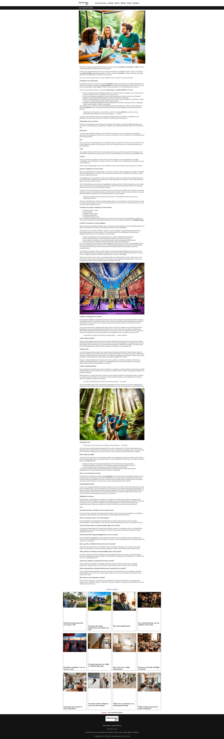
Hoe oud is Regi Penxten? (122, 626)
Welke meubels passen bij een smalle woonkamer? (148, 707)
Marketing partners (112, 729)
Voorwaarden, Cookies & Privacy (112, 725)
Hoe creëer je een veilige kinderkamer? (121, 668)
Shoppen (136, 3)
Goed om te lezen (101, 3)
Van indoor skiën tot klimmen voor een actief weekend (98, 704)
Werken (123, 3)
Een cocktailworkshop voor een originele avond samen (148, 624)
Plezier (129, 3)
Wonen (117, 3)
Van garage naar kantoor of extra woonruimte (73, 707)
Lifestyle (110, 3)
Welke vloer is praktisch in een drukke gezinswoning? (123, 704)
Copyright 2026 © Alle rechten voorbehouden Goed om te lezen (112, 736)
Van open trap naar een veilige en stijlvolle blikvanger (98, 665)
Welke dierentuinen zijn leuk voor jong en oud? (73, 624)
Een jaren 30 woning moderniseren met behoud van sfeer (98, 627)
